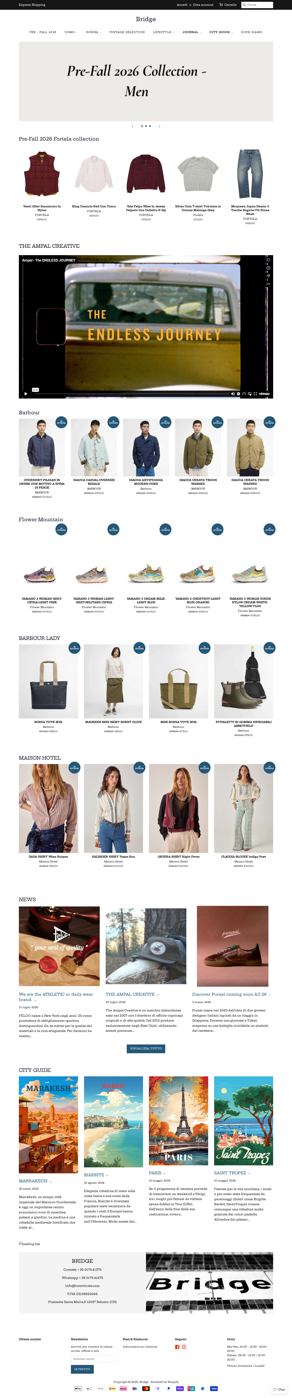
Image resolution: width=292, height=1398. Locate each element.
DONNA (92, 32)
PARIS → (157, 1173)
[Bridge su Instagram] (184, 1347)
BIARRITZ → (96, 1175)
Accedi (182, 5)
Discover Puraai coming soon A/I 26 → (232, 994)
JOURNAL (191, 32)
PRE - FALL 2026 (43, 32)
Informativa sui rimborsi (140, 1346)
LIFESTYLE (163, 32)
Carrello (230, 5)
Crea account (203, 5)
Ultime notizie (30, 1339)
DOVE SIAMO (251, 32)
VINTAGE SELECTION (127, 32)
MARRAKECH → (35, 1181)
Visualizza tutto (146, 1048)
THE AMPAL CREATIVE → (133, 994)
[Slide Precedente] (132, 126)
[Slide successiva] (159, 126)
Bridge (146, 19)
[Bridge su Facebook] (177, 1347)
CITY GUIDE (220, 32)
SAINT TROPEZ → (232, 1173)
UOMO (70, 32)
